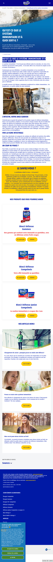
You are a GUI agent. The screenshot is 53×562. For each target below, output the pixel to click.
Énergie (5, 522)
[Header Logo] (26, 3)
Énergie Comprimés (8, 496)
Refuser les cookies (12, 553)
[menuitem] (4, 8)
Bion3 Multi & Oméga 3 (9, 515)
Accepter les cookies (12, 549)
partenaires (3, 530)
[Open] (49, 5)
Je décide (12, 557)
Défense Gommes (8, 507)
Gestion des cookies (48, 561)
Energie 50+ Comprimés (9, 502)
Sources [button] (6, 463)
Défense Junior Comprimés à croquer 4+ (13, 510)
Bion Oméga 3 (7, 513)
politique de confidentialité (6, 541)
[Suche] (3, 3)
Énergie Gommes (7, 499)
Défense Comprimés (8, 504)
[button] (38, 474)
